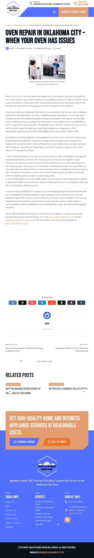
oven (12, 96)
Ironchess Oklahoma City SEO (52, 552)
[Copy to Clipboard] (81, 303)
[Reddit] (52, 303)
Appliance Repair (44, 48)
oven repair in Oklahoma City (61, 217)
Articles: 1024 (47, 329)
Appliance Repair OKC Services (19, 220)
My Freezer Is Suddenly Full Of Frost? (68, 389)
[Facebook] (13, 303)
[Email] (71, 303)
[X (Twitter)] (22, 303)
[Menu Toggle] (54, 12)
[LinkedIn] (42, 303)
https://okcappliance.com (17, 223)
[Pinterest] (32, 303)
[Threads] (62, 303)
